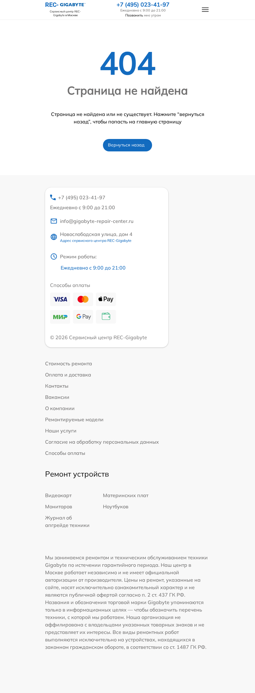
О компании (60, 408)
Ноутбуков (115, 506)
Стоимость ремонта (68, 363)
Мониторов (58, 506)
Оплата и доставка (68, 375)
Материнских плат (125, 495)
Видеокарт (58, 495)
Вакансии (57, 397)
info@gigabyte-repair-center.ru (96, 221)
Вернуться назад (126, 145)
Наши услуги (60, 430)
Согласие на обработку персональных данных (102, 442)
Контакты (56, 386)
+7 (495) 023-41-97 (143, 4)
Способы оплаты (65, 453)
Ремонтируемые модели (74, 419)
